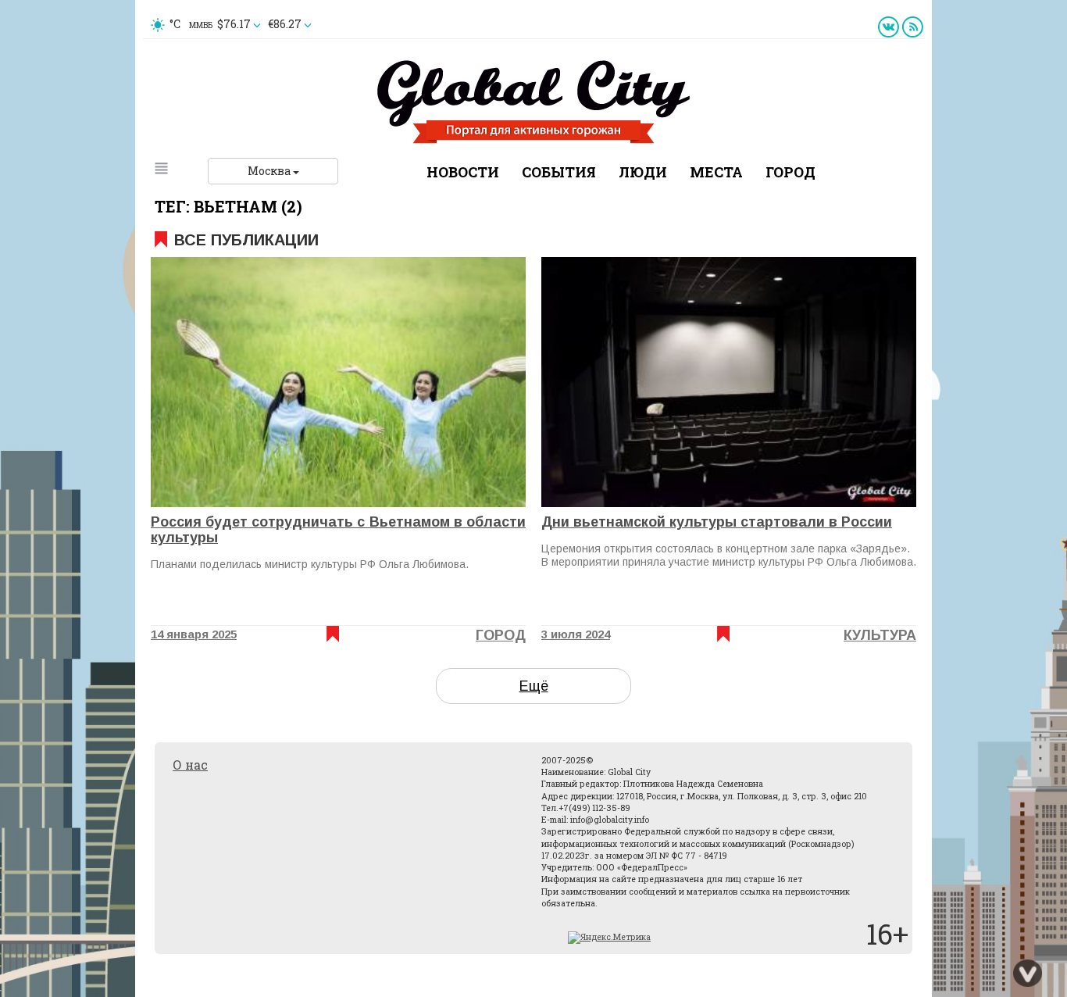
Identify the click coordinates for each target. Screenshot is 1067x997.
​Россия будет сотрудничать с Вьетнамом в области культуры (338, 529)
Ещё (533, 686)
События (559, 172)
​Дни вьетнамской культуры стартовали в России (716, 522)
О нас (190, 764)
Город (790, 172)
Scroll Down (1028, 973)
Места (716, 172)
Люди (643, 172)
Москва (270, 170)
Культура (880, 635)
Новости (462, 172)
